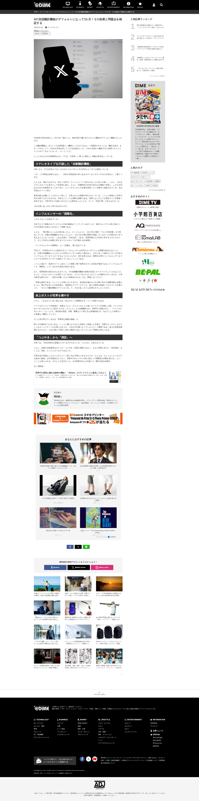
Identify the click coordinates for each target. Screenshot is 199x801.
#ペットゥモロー (138, 185)
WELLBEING (157, 740)
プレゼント (154, 726)
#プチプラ (135, 177)
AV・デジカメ (38, 723)
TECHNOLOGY (42, 719)
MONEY (83, 719)
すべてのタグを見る (156, 190)
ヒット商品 (61, 729)
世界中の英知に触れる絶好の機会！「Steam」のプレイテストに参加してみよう (70, 373)
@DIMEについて (106, 758)
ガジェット (37, 732)
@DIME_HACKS (80, 567)
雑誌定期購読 (115, 760)
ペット (100, 740)
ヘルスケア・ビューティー (107, 737)
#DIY (148, 185)
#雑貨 (157, 181)
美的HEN (156, 746)
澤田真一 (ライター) (41, 31)
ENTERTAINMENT (134, 719)
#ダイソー (145, 177)
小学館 (107, 760)
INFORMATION (159, 719)
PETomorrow (157, 743)
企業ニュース (158, 731)
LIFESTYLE (105, 719)
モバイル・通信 (39, 726)
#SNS (37, 33)
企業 (58, 726)
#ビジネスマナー (138, 181)
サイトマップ (117, 758)
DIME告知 (153, 723)
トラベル (101, 729)
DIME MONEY (83, 723)
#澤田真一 (45, 33)
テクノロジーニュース (41, 737)
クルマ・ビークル (104, 723)
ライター (57, 392)
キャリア (60, 723)
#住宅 (155, 185)
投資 (79, 726)
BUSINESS (63, 719)
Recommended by (102, 537)
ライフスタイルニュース (63, 12)
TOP (35, 12)
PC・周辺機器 (38, 734)
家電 (35, 729)
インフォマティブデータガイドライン (134, 758)
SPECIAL (156, 734)
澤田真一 (58, 396)
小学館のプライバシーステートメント (133, 760)
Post (78, 547)
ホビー (127, 729)
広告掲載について (152, 760)
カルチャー (128, 726)
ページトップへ (99, 694)
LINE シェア (86, 547)
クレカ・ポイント (84, 732)
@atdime (56, 567)
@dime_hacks (103, 567)
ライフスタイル (46, 12)
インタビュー (61, 732)
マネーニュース (83, 734)
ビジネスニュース (63, 734)
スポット (128, 723)
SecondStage (157, 737)
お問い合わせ (152, 758)
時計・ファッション (105, 734)
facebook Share (70, 547)
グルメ (100, 726)
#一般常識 (135, 173)
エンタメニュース (131, 732)
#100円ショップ (148, 173)
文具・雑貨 (102, 732)
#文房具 (149, 181)
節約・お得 (81, 729)
